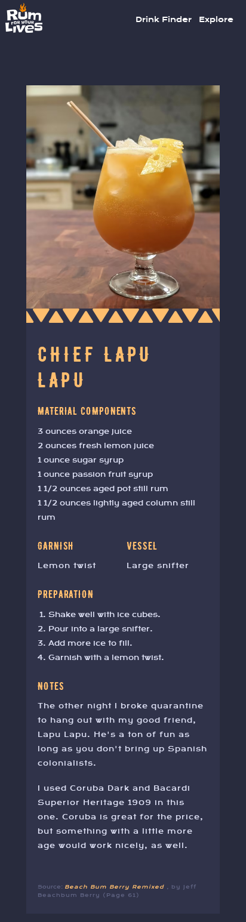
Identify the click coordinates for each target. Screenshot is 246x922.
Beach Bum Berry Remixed (115, 887)
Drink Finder (164, 19)
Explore (216, 19)
